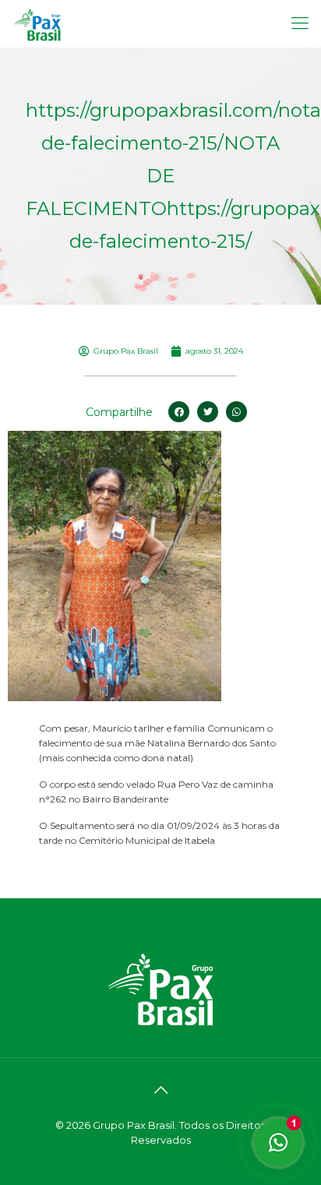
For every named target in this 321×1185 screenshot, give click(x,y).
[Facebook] (161, 1162)
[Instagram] (182, 1162)
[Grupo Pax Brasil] (37, 23)
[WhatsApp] (140, 1162)
